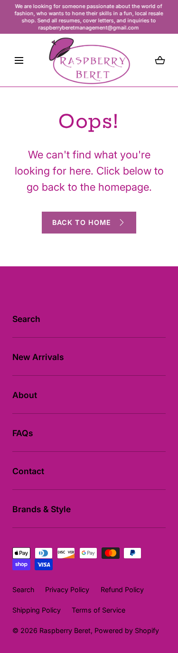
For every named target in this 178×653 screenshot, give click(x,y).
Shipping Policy (36, 610)
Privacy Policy (67, 589)
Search (26, 319)
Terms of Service (98, 610)
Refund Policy (122, 589)
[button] (19, 60)
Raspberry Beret (65, 630)
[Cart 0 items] (160, 60)
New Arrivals (38, 357)
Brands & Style (41, 509)
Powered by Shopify (126, 630)
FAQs (22, 433)
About (24, 395)
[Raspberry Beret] (89, 60)
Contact (28, 471)
